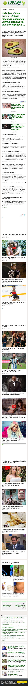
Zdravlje (12, 9)
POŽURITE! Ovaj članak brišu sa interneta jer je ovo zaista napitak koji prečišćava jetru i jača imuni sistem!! (18, 578)
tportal (5, 207)
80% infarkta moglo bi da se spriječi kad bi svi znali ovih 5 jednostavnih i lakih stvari (7, 595)
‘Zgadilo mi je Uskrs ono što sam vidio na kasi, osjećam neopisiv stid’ (8, 605)
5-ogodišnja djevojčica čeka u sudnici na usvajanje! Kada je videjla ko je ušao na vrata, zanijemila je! (16, 666)
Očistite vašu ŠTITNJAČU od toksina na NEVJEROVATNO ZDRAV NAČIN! (18, 595)
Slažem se (22, 681)
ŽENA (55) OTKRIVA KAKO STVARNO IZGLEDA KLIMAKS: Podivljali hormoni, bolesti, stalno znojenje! (16, 673)
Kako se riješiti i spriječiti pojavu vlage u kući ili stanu (13, 621)
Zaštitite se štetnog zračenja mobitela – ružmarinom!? (7, 577)
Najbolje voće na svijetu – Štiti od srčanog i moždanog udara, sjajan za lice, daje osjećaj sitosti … (13, 19)
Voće (10, 9)
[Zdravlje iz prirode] (14, 5)
